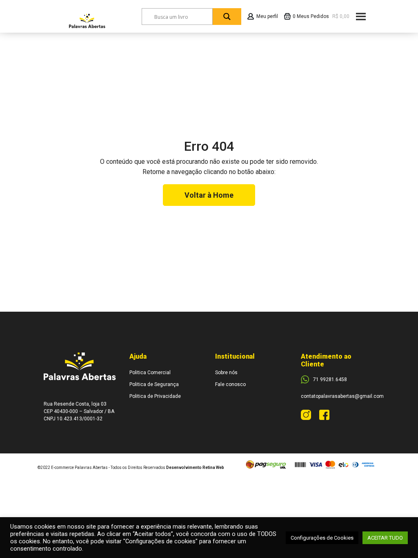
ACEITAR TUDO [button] (385, 538)
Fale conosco (230, 384)
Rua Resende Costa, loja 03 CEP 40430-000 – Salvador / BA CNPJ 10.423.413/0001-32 (79, 411)
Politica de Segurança (154, 384)
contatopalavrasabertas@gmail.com (342, 396)
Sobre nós (226, 372)
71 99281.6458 (330, 379)
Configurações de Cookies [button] (322, 538)
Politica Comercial (150, 372)
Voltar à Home (209, 195)
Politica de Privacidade (155, 396)
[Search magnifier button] (227, 16)
